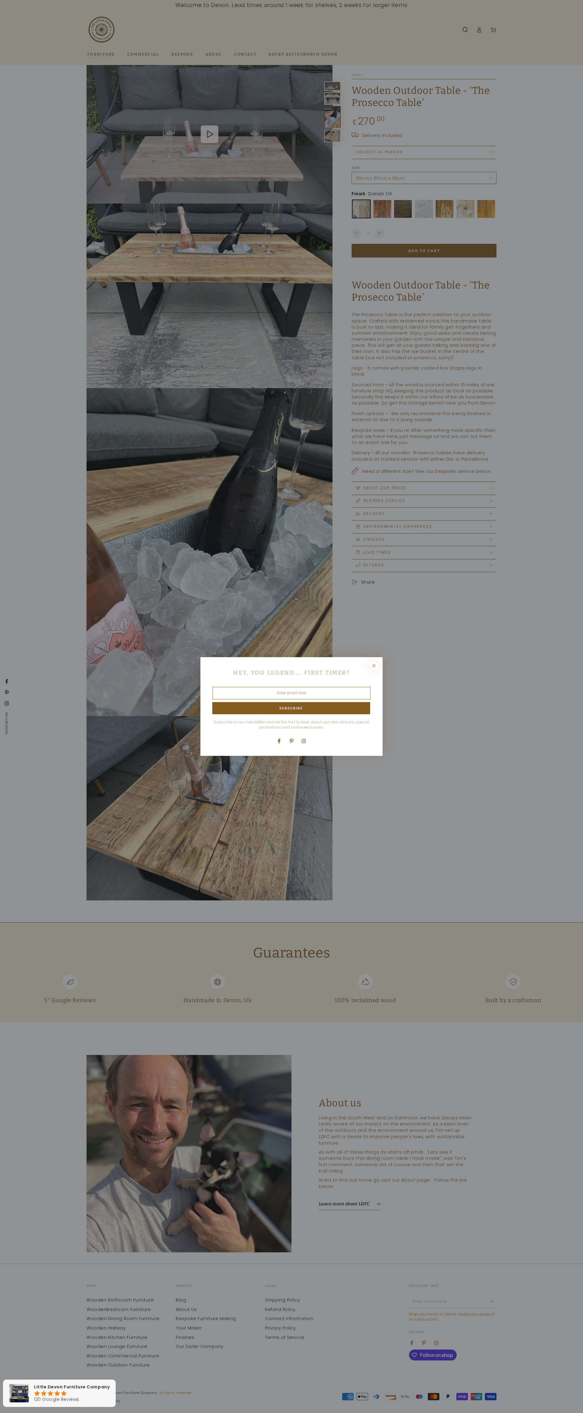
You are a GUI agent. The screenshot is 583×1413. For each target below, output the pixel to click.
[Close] (374, 666)
